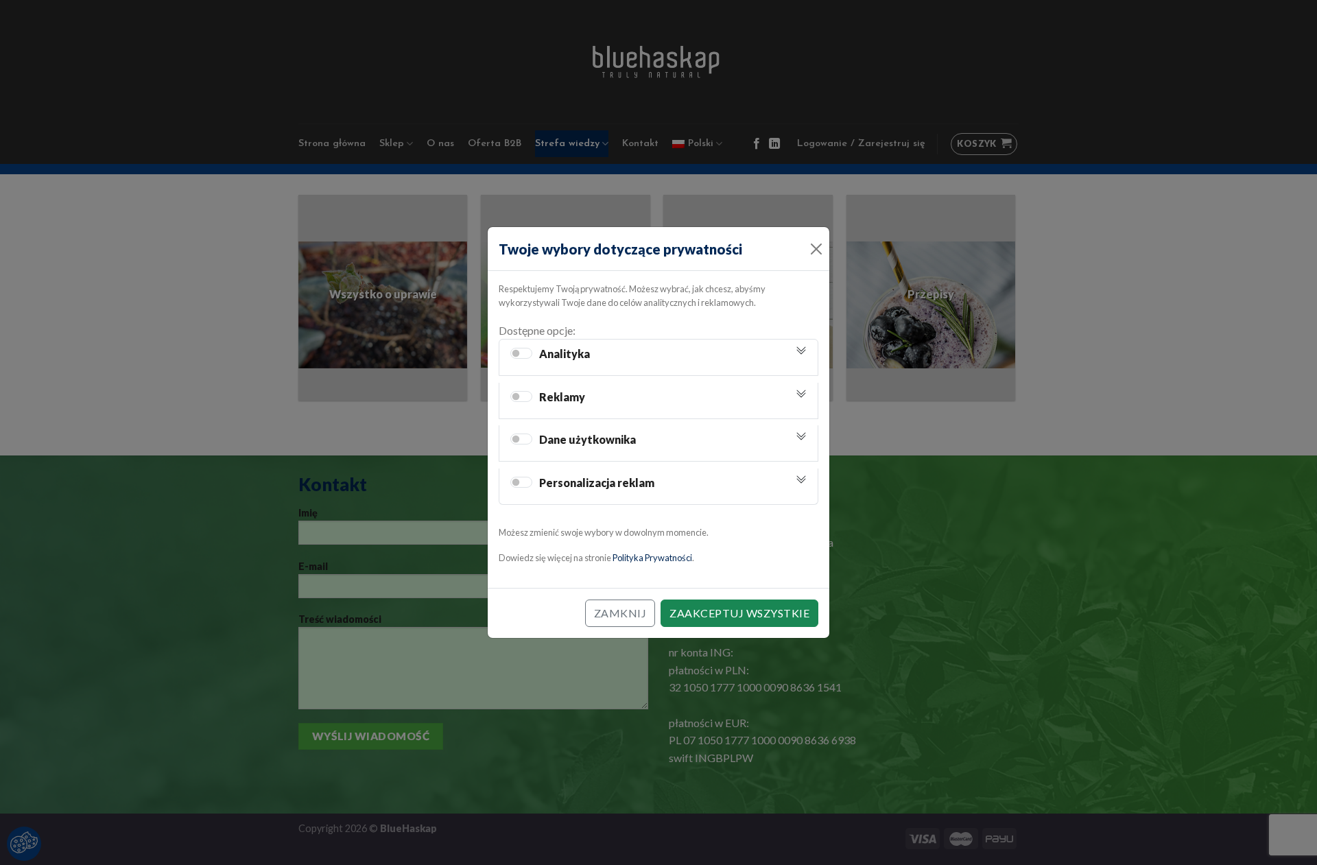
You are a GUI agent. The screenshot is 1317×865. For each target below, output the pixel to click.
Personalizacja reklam (596, 482)
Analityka (564, 353)
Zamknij (620, 612)
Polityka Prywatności (652, 557)
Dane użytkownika (587, 439)
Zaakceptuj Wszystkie (739, 612)
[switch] (521, 353)
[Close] (816, 249)
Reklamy (562, 396)
